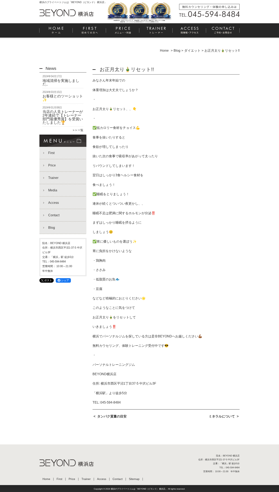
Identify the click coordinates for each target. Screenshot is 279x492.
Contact (223, 32)
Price (123, 32)
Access (189, 32)
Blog (51, 227)
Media (52, 190)
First (89, 32)
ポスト (48, 280)
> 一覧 (79, 130)
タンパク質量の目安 (112, 416)
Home (56, 32)
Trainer (156, 32)
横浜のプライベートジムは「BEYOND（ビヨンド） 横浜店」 (139, 489)
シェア (65, 280)
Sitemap (134, 479)
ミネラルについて (222, 416)
